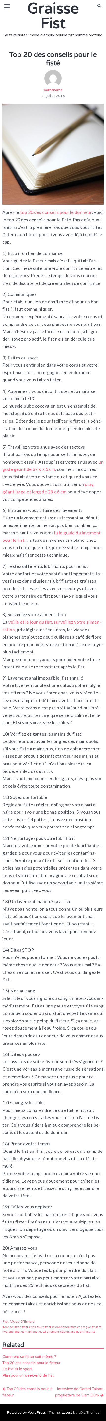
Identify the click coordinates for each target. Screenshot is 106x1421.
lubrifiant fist (86, 1331)
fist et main (24, 1331)
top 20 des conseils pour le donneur (56, 212)
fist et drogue (81, 1327)
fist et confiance (58, 1327)
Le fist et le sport (17, 1369)
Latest (67, 1412)
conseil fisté (12, 1327)
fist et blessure (34, 1327)
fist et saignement (46, 1331)
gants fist (68, 1331)
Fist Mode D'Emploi (18, 1321)
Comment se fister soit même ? (29, 1356)
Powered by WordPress (26, 1412)
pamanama (53, 90)
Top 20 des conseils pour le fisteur (31, 1363)
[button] (99, 5)
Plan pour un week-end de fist (28, 1375)
